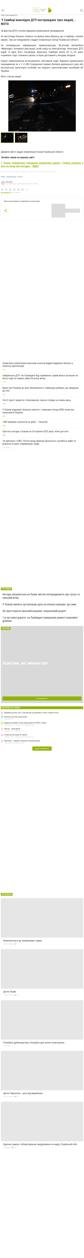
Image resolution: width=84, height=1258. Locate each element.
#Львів (3, 177)
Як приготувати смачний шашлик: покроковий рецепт (34, 611)
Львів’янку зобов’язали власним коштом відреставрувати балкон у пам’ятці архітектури (37, 365)
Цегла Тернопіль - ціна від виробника (23, 1093)
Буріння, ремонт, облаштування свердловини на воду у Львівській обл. (40, 1144)
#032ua (20, 177)
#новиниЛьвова (11, 177)
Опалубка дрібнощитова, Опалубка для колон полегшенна (33, 1042)
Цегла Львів (9, 991)
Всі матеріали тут (42, 698)
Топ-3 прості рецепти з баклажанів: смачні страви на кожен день (36, 400)
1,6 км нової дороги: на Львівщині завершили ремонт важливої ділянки (40, 619)
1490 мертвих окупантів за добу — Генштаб (24, 421)
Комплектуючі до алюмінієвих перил (22, 940)
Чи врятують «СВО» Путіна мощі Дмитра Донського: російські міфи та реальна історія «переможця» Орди (39, 442)
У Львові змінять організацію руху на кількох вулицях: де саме (39, 604)
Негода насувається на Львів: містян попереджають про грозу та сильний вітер (41, 596)
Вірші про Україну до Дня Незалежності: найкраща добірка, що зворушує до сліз (40, 389)
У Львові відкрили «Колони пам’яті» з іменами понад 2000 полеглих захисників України (38, 411)
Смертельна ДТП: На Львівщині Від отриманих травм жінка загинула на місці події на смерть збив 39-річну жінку (40, 377)
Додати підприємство (42, 748)
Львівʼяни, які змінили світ (25, 663)
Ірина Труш (9, 182)
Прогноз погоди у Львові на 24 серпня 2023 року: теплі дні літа (35, 431)
